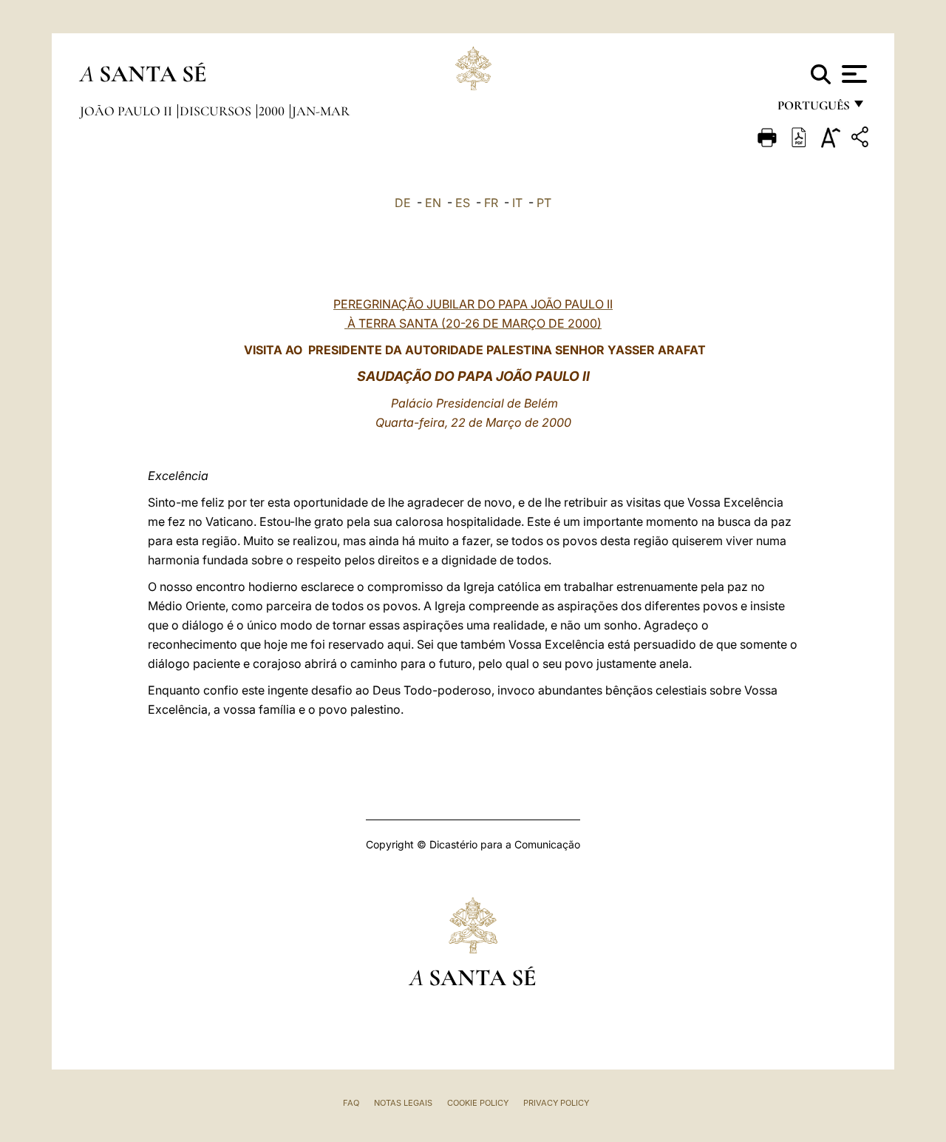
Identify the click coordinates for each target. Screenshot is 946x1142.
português (813, 109)
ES (462, 202)
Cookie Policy (477, 1103)
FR (491, 202)
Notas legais (403, 1103)
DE (403, 202)
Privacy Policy (556, 1103)
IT (517, 202)
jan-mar (321, 111)
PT (544, 202)
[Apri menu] (852, 74)
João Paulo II (127, 111)
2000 (273, 111)
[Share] (861, 139)
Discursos (217, 111)
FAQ (351, 1103)
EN (433, 202)
